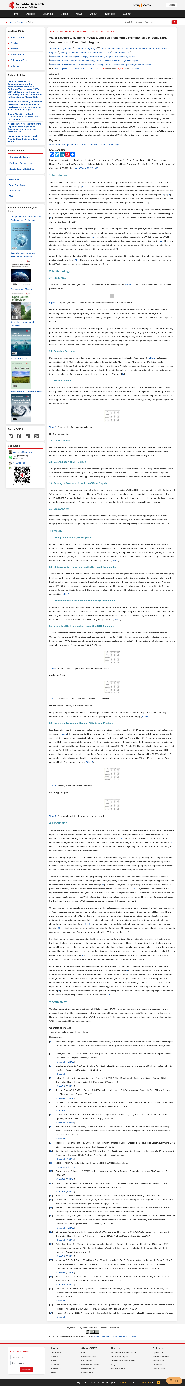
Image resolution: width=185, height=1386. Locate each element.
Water (51, 144)
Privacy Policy (159, 1368)
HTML (90, 69)
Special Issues (87, 1373)
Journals (48, 13)
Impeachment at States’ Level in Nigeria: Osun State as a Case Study (23, 139)
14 (123, 374)
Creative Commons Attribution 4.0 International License (114, 1336)
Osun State (108, 144)
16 (171, 842)
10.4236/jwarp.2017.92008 (66, 69)
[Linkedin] (28, 436)
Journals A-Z (57, 1352)
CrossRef (60, 1062)
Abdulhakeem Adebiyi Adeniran (139, 48)
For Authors (86, 1360)
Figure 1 (129, 285)
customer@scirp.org (22, 452)
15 (120, 838)
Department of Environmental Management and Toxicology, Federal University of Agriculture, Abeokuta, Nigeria (100, 64)
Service (115, 1348)
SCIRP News (125, 1382)
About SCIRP (89, 1348)
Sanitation (60, 144)
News (79, 13)
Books (64, 13)
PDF (83, 69)
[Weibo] (36, 436)
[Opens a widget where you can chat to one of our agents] (174, 1381)
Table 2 (65, 594)
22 (127, 970)
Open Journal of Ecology (22, 289)
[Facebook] (19, 436)
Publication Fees (19, 60)
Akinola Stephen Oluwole (112, 48)
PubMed (70, 1062)
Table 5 (64, 734)
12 (116, 249)
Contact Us (14, 190)
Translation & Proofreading (123, 1360)
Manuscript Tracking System (124, 1352)
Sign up (80, 1382)
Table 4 (145, 716)
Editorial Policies (88, 1356)
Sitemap (55, 1364)
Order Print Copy (17, 185)
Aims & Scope (17, 37)
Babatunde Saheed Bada (99, 52)
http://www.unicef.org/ (65, 1167)
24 (112, 994)
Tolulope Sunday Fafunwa (61, 48)
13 (76, 260)
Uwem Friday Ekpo (121, 52)
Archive (14, 49)
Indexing (15, 66)
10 (51, 218)
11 (92, 237)
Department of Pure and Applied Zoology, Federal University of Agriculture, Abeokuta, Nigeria (92, 56)
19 (84, 924)
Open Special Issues (19, 157)
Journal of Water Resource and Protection (68, 31)
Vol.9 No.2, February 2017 (102, 31)
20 (88, 924)
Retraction (157, 1364)
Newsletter (14, 179)
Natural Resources (19, 358)
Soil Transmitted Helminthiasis (88, 144)
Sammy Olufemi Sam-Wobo (73, 52)
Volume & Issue (118, 1368)
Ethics (84, 1352)
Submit (127, 13)
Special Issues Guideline (21, 169)
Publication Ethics (161, 1356)
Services (110, 13)
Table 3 (117, 619)
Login (171, 4)
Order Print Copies (119, 1356)
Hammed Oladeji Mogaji (86, 48)
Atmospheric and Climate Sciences (27, 391)
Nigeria (118, 144)
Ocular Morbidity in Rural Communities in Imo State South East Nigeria (24, 116)
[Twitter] (11, 436)
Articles (30, 13)
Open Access (159, 1352)
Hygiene (69, 144)
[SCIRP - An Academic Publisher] (26, 5)
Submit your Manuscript (101, 1382)
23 (59, 990)
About (93, 13)
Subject (54, 1356)
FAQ (11, 196)
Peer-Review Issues (90, 1364)
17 (100, 850)
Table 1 (151, 358)
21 (83, 955)
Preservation (158, 1360)
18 (133, 889)
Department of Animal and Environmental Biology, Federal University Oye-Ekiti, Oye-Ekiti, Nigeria (94, 60)
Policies (158, 1348)
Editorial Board (18, 54)
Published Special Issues (21, 163)
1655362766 (19, 463)
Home (15, 13)
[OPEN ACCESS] (142, 5)
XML (96, 69)
